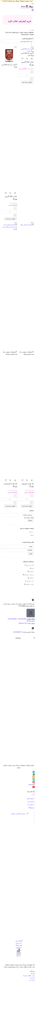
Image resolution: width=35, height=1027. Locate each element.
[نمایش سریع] (27, 58)
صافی (30, 553)
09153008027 (17, 632)
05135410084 (31, 621)
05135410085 (22, 619)
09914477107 (23, 623)
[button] (27, 82)
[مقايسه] (31, 58)
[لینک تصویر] (33, 772)
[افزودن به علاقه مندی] (22, 58)
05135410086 (12, 619)
